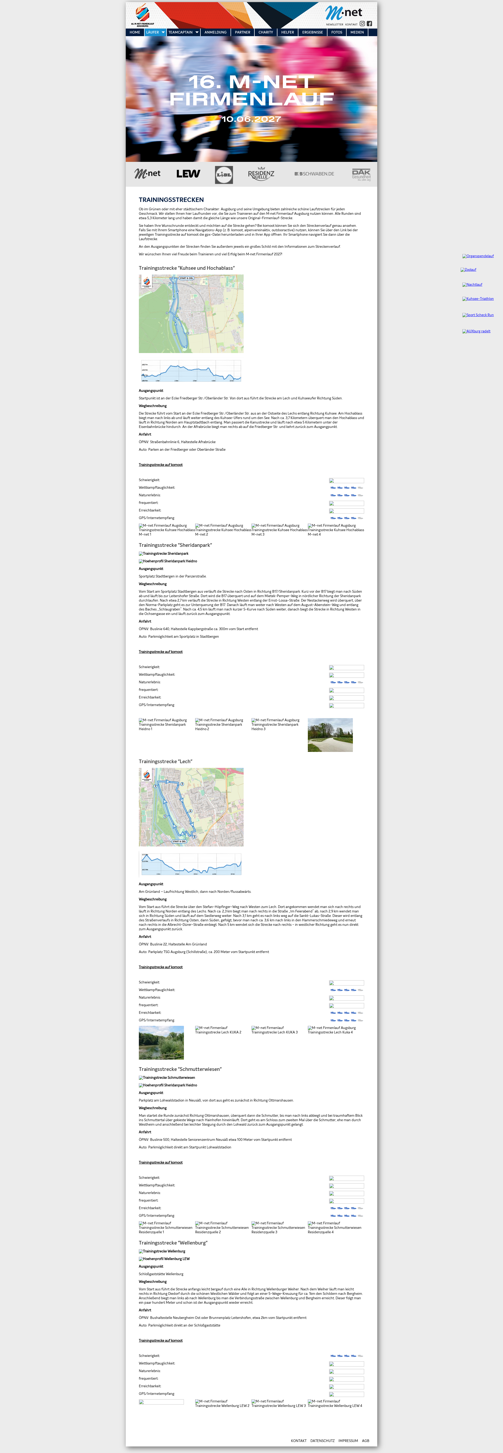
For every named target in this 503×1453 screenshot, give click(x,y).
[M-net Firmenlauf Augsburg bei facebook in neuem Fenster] (369, 25)
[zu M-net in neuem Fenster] (343, 19)
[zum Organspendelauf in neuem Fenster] (475, 256)
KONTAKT (351, 24)
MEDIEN (357, 32)
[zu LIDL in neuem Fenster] (224, 183)
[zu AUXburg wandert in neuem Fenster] (473, 331)
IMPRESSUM (348, 1441)
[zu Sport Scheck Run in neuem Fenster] (475, 315)
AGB (365, 1441)
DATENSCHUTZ (322, 1441)
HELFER (287, 32)
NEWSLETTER (334, 24)
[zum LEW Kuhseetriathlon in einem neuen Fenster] (475, 299)
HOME (135, 32)
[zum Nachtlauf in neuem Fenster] (469, 285)
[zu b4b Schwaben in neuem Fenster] (314, 174)
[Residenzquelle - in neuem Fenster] (261, 180)
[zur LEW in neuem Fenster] (188, 176)
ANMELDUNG (216, 32)
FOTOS (336, 32)
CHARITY (266, 32)
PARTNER (242, 32)
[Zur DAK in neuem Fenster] (361, 180)
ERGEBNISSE (312, 32)
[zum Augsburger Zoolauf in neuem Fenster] (466, 270)
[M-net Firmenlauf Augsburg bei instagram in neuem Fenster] (362, 25)
